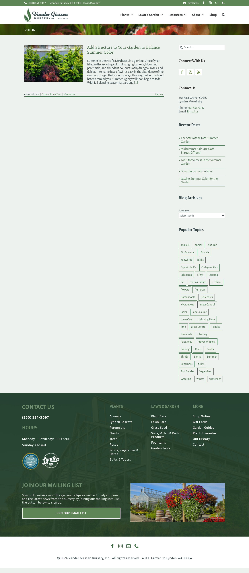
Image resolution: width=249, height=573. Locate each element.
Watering (186, 378)
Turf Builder (187, 371)
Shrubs (53, 94)
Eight (200, 274)
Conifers (45, 94)
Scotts (210, 349)
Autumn (212, 244)
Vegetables (205, 371)
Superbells (186, 363)
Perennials (186, 334)
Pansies (216, 326)
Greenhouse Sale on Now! (197, 171)
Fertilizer (216, 282)
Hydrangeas (187, 304)
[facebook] (203, 2)
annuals (185, 244)
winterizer (215, 378)
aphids (198, 244)
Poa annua (186, 341)
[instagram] (210, 2)
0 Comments (69, 94)
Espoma (213, 274)
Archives (184, 211)
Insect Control (207, 304)
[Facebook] (182, 72)
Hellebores (207, 297)
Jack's (184, 312)
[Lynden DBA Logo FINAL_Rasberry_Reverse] (50, 454)
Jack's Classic (199, 312)
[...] (136, 82)
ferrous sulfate (198, 282)
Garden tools (188, 297)
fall (182, 282)
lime (183, 326)
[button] (223, 15)
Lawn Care (186, 319)
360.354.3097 (196, 108)
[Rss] (198, 72)
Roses (198, 349)
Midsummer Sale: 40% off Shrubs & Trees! (197, 150)
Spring (197, 356)
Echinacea (186, 274)
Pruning (185, 349)
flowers (185, 289)
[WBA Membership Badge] (30, 454)
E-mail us (193, 111)
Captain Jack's (188, 267)
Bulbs (200, 259)
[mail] (216, 2)
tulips (201, 363)
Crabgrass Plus (209, 267)
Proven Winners (206, 341)
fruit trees (199, 289)
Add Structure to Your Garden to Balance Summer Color (123, 49)
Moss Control (198, 326)
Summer (212, 356)
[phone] (223, 2)
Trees (59, 94)
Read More (159, 94)
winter (200, 378)
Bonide (205, 252)
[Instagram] (190, 72)
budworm (186, 259)
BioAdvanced (188, 252)
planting (202, 334)
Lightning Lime (206, 319)
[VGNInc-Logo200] (46, 9)
